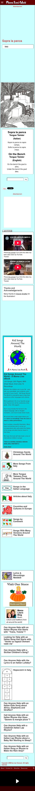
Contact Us (9, 768)
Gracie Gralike (21, 294)
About (2, 768)
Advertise (17, 768)
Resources (24, 768)
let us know (11, 252)
